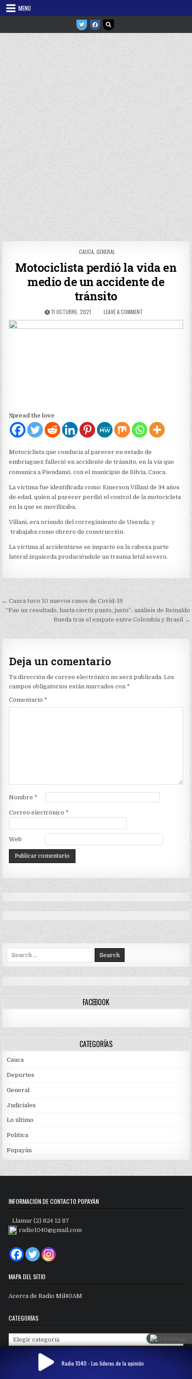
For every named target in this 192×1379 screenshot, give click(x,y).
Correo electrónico (39, 812)
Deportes (20, 1075)
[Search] (108, 25)
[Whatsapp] (139, 430)
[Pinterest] (87, 430)
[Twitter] (81, 25)
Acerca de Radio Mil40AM (45, 1296)
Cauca (86, 251)
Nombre (23, 797)
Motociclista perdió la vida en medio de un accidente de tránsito (95, 281)
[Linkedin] (70, 430)
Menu (24, 8)
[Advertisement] (96, 133)
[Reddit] (52, 430)
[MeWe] (105, 430)
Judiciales (21, 1105)
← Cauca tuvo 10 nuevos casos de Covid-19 (62, 600)
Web (15, 839)
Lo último (20, 1120)
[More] (157, 430)
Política (17, 1135)
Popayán (19, 1150)
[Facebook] (95, 25)
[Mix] (122, 430)
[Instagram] (49, 1254)
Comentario (28, 699)
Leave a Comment (123, 311)
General (105, 251)
